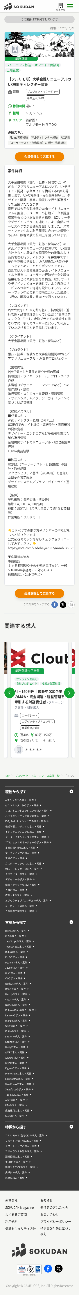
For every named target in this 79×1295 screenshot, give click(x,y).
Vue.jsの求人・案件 (15, 999)
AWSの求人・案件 (14, 1052)
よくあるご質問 (16, 1214)
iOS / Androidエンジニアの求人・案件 (25, 821)
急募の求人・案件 (15, 1178)
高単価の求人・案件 (16, 1172)
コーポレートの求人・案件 (19, 906)
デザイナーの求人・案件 (18, 879)
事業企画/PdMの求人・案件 (20, 848)
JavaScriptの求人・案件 (18, 941)
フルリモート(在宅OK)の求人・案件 (24, 1135)
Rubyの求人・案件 (15, 952)
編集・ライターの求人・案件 (21, 885)
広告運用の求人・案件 (17, 1110)
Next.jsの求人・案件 (16, 994)
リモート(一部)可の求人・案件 (21, 1141)
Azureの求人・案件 (15, 1058)
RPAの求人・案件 (14, 1105)
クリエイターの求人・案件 (19, 874)
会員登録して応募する (39, 156)
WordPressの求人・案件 (18, 1084)
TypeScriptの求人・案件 (18, 947)
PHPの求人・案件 (15, 957)
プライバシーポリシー (55, 1221)
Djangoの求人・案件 (16, 1021)
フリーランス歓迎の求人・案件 (22, 1151)
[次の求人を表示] (69, 692)
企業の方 (60, 10)
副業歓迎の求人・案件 (17, 1157)
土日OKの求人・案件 (16, 1162)
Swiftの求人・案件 (15, 1026)
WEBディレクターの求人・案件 (22, 869)
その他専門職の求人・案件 (19, 911)
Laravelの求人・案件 (16, 1015)
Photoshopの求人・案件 (18, 1073)
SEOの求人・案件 (14, 1116)
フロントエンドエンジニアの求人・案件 (27, 811)
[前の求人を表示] (9, 692)
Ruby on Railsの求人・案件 (19, 1010)
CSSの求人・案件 (14, 936)
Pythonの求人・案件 (16, 962)
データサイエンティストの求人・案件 (25, 837)
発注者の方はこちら (54, 1207)
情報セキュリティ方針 (20, 1228)
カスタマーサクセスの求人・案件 (23, 863)
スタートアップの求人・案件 (21, 1146)
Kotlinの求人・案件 (15, 1031)
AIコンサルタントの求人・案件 (22, 805)
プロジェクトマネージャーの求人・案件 (27, 842)
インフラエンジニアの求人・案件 (23, 832)
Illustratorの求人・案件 (17, 1079)
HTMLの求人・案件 (15, 931)
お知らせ (46, 1200)
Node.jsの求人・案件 (16, 984)
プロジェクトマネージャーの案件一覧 (37, 776)
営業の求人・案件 (15, 858)
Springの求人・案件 (16, 1042)
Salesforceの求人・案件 (18, 1089)
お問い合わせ (49, 1214)
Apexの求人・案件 (15, 1100)
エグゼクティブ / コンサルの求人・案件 (26, 900)
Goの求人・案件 (14, 973)
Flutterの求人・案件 (16, 1036)
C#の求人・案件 (14, 978)
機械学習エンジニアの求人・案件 (23, 826)
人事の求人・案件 (15, 890)
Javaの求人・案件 (15, 968)
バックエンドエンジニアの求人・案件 (25, 816)
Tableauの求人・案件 (17, 1095)
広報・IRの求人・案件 (17, 895)
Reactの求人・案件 (15, 989)
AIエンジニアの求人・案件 (19, 800)
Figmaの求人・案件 (16, 1068)
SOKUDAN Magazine (19, 1207)
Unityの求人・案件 (15, 1047)
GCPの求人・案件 (14, 1063)
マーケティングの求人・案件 (21, 853)
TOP (7, 776)
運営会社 (11, 1200)
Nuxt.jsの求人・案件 (16, 1005)
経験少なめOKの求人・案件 (20, 1167)
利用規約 (11, 1221)
